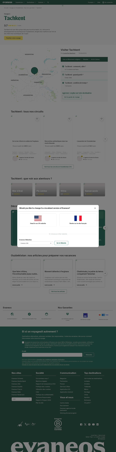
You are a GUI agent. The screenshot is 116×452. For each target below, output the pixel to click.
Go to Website (61, 243)
